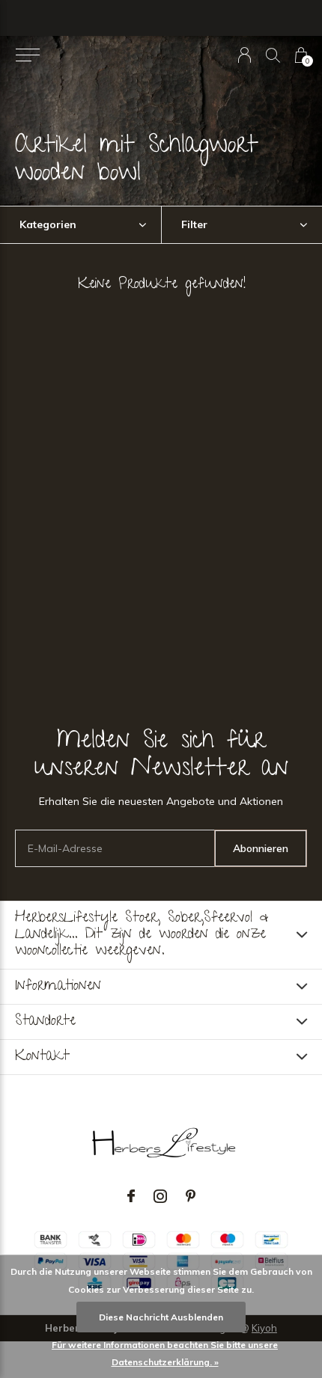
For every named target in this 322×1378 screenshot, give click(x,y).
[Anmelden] (244, 55)
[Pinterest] (190, 1196)
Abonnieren (260, 848)
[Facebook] (131, 1196)
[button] (27, 55)
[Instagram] (160, 1196)
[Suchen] (273, 55)
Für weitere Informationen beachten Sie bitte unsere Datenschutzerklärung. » (165, 1353)
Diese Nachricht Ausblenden (161, 1317)
